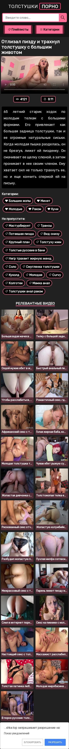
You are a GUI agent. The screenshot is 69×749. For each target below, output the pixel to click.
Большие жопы (20, 201)
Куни (54, 209)
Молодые (15, 209)
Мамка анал (41, 283)
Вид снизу (52, 234)
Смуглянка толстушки (42, 267)
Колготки (16, 283)
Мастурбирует (20, 225)
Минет (45, 201)
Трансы (46, 225)
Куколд (14, 275)
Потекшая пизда (21, 234)
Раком (36, 209)
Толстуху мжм (50, 242)
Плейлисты (19, 29)
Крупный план (19, 242)
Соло (12, 267)
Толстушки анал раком (26, 291)
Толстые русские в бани (27, 250)
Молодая (35, 275)
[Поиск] (63, 17)
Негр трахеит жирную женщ (30, 258)
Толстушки (33, 6)
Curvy (56, 275)
